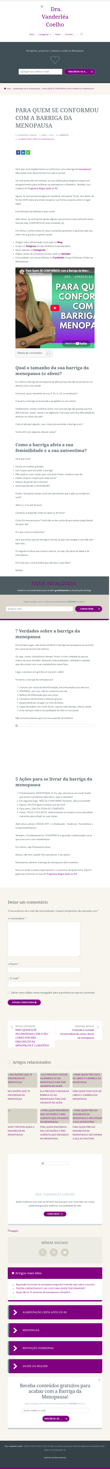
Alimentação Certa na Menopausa (36, 139)
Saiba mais (53, 1214)
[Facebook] (43, 1252)
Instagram (39, 250)
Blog (59, 242)
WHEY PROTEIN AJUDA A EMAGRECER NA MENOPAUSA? (21, 1131)
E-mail (15, 978)
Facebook (58, 257)
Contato (69, 34)
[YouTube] (65, 1252)
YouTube (65, 254)
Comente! (64, 135)
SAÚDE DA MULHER (35, 1366)
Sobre (58, 34)
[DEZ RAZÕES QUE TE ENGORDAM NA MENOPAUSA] (22, 1082)
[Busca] (79, 31)
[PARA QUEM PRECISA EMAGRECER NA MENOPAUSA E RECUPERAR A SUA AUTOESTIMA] (87, 1122)
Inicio (31, 34)
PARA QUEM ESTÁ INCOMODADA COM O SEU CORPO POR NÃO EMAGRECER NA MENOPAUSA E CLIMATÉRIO (32, 1036)
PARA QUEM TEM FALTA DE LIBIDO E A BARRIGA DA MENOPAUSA (87, 1095)
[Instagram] (54, 1252)
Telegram (31, 246)
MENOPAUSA (31, 1330)
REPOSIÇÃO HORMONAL (38, 1348)
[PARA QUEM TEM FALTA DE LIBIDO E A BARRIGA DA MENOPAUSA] (87, 1082)
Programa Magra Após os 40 (43, 188)
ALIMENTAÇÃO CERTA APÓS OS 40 (45, 1312)
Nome (14, 964)
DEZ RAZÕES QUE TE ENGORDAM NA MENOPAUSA (19, 1095)
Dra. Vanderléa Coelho (14, 1446)
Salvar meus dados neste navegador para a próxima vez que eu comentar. (53, 992)
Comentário (18, 918)
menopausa (84, 169)
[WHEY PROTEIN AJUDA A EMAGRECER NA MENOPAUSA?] (22, 1110)
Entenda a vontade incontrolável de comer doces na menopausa (77, 1032)
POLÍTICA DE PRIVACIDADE (55, 1458)
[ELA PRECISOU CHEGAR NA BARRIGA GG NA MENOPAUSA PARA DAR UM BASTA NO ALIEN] (55, 1086)
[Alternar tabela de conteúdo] (47, 353)
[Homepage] (55, 16)
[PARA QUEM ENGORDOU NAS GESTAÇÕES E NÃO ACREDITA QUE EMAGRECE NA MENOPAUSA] (55, 1122)
